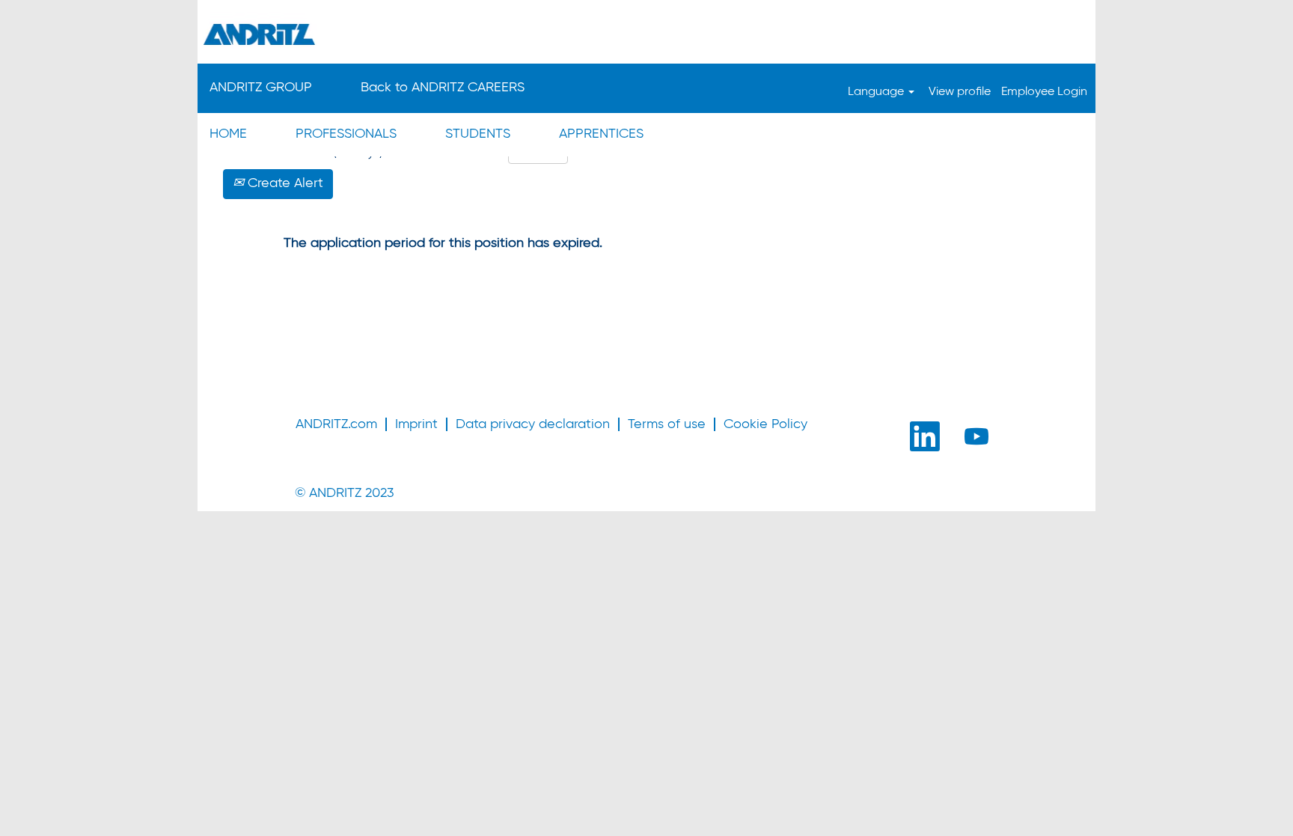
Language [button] (877, 92)
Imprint (416, 424)
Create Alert (283, 183)
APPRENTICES (601, 134)
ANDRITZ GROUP (261, 87)
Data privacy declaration (533, 424)
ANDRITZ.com (336, 424)
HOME (228, 134)
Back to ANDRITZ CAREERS (443, 87)
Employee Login (1044, 92)
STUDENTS (477, 134)
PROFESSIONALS (346, 134)
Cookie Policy (765, 424)
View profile (960, 92)
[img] (646, 34)
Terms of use (667, 424)
